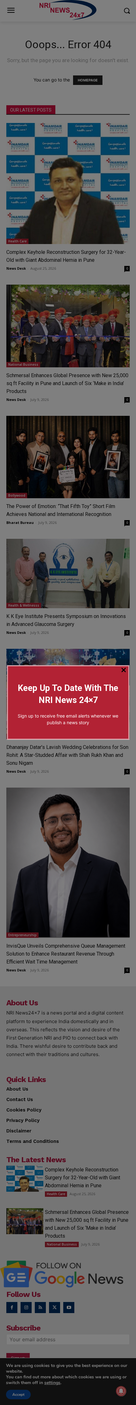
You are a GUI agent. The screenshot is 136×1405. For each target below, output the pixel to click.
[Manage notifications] (121, 1391)
